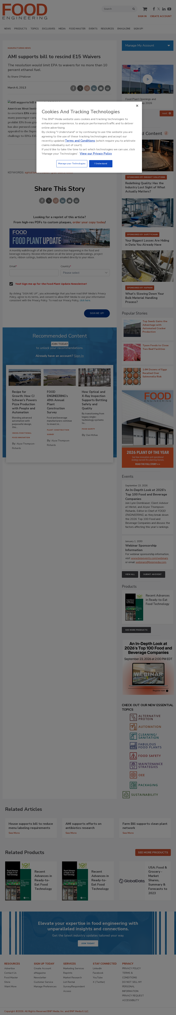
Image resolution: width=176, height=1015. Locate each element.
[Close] (137, 105)
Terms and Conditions (80, 141)
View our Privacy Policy (96, 154)
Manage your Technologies (71, 163)
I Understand (100, 163)
